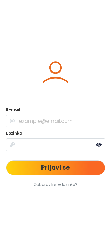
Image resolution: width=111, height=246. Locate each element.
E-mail (13, 109)
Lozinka (14, 133)
